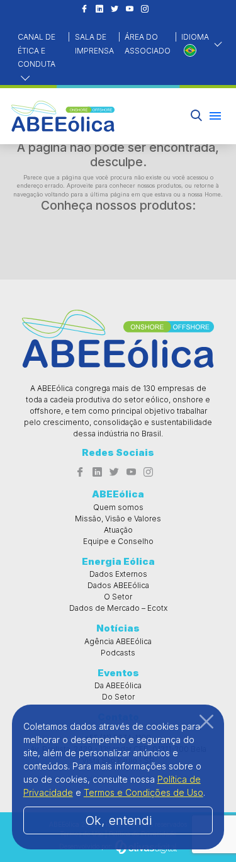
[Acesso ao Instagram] (145, 9)
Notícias (118, 628)
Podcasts (118, 652)
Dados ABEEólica (118, 585)
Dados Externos (118, 574)
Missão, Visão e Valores (118, 518)
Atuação (118, 530)
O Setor (118, 596)
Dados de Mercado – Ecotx (118, 608)
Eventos (118, 673)
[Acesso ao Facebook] (84, 9)
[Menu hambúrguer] (215, 116)
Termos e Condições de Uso (143, 792)
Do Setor (118, 696)
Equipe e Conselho (118, 541)
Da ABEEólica (118, 685)
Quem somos (118, 507)
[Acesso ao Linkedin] (99, 9)
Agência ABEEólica (118, 641)
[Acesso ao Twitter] (114, 9)
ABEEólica (118, 494)
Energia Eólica (118, 561)
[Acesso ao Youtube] (129, 9)
